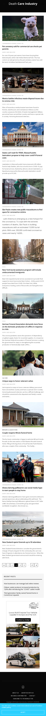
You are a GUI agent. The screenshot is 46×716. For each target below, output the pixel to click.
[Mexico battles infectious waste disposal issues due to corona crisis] (23, 80)
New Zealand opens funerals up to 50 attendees (21, 542)
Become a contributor (18, 696)
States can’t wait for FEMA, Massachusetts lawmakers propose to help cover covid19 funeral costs (22, 155)
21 (32, 565)
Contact (32, 696)
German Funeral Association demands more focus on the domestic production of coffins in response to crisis (22, 326)
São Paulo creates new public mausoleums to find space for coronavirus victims (22, 210)
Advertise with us (27, 693)
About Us (15, 693)
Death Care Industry (8, 52)
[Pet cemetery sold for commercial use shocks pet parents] (23, 28)
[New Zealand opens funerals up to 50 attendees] (23, 524)
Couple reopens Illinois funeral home (17, 433)
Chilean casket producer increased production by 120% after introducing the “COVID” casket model (22, 588)
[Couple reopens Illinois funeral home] (23, 414)
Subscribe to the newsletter (23, 698)
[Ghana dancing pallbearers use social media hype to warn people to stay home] (23, 467)
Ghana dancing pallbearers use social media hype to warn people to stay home (22, 489)
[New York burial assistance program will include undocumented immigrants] (23, 251)
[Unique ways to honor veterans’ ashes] (23, 362)
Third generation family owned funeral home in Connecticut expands (21, 594)
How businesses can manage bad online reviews (21, 584)
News (4, 266)
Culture (5, 378)
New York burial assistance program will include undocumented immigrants (21, 271)
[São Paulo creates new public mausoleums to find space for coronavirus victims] (23, 191)
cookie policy (6, 707)
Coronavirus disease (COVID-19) (12, 43)
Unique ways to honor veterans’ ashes (17, 381)
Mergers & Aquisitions (10, 429)
